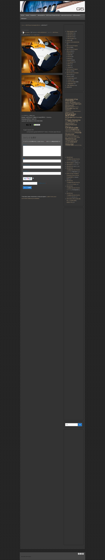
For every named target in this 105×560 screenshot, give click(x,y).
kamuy (75, 129)
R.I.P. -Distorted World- (71, 137)
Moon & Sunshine (69, 132)
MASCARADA (76, 131)
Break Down (70, 106)
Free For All (73, 121)
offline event (76, 15)
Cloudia (68, 108)
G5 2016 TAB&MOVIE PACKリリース (73, 159)
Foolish (67, 118)
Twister (76, 140)
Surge (73, 138)
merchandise (71, 81)
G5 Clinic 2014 (69, 123)
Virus (67, 141)
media (69, 80)
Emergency (70, 117)
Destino (68, 109)
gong (68, 58)
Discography (71, 31)
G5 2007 (70, 33)
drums (69, 56)
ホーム (23, 25)
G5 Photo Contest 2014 (33, 25)
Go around (67, 126)
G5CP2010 (71, 124)
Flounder (78, 117)
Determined (69, 112)
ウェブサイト (26, 171)
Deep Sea (75, 108)
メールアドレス (26, 165)
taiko (68, 65)
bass (68, 54)
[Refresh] (33, 178)
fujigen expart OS (28, 129)
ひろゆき (74, 184)
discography (41, 15)
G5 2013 (70, 36)
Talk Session (71, 85)
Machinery (68, 131)
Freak (66, 121)
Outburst (69, 134)
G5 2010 (70, 35)
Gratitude (71, 127)
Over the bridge (70, 135)
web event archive (66, 15)
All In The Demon (73, 103)
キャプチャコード (42, 183)
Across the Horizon (71, 100)
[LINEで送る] (37, 124)
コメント (25, 145)
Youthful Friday (78, 145)
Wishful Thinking (69, 143)
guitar (69, 60)
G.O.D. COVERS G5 (73, 42)
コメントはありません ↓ (35, 34)
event (68, 40)
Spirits (68, 138)
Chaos (76, 106)
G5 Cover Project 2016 (52, 15)
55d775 (69, 202)
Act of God (70, 102)
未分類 (68, 87)
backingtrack (69, 105)
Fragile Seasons (72, 120)
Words (69, 144)
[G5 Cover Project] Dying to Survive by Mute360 (73, 175)
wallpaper (23, 18)
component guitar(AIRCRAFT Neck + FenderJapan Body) (44, 131)
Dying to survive (70, 114)
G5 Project (70, 38)
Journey (68, 129)
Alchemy (78, 102)
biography (33, 15)
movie (78, 132)
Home (22, 15)
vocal (69, 67)
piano (69, 63)
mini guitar (70, 62)
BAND (69, 53)
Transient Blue (69, 140)
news (27, 15)
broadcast (70, 78)
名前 (24, 158)
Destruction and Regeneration (73, 111)
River (78, 137)
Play (78, 135)
